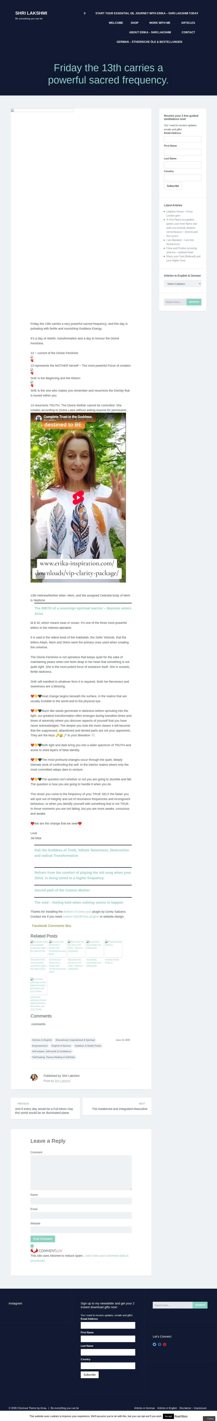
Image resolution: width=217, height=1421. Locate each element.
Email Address (172, 132)
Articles (188, 22)
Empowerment (39, 1046)
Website (35, 1223)
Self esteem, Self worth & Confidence (51, 1051)
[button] (81, 864)
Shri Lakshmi (31, 13)
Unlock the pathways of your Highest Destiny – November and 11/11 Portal (39, 1003)
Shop (135, 22)
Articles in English (42, 1040)
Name (34, 1194)
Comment (36, 1152)
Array (43, 1408)
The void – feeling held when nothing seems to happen (79, 902)
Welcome (116, 22)
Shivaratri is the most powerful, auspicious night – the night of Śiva (39, 964)
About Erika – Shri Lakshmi (150, 32)
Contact (188, 32)
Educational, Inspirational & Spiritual (75, 1040)
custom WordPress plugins (81, 916)
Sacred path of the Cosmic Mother (62, 890)
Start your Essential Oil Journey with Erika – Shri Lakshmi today (146, 13)
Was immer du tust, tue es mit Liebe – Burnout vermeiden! (75, 964)
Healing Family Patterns (112, 961)
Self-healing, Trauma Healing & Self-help (53, 1057)
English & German (61, 1046)
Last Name (170, 158)
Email (34, 1209)
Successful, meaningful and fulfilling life (93, 963)
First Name (170, 145)
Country (169, 171)
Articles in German (144, 1408)
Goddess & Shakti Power (88, 1046)
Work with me (159, 22)
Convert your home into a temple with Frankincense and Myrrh (57, 966)
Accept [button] (168, 1416)
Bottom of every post (78, 911)
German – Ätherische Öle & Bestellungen (149, 41)
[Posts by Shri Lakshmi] (34, 1077)
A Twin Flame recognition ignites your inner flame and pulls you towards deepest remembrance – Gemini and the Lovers (182, 227)
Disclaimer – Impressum (193, 1408)
